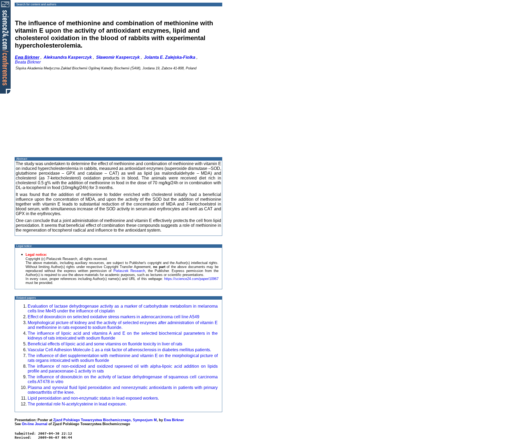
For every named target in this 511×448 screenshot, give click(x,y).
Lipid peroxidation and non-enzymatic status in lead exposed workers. (93, 398)
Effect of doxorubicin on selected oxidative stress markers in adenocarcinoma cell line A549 (113, 317)
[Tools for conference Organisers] (5, 46)
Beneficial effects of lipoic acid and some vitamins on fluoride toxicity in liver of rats (105, 344)
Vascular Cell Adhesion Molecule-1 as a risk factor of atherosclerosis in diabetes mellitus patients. (119, 349)
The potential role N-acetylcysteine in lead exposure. (77, 404)
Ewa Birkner (174, 420)
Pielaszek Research (129, 271)
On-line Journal (34, 424)
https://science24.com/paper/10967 (191, 279)
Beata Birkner (28, 62)
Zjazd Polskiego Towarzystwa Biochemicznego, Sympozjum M (105, 420)
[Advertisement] (118, 118)
